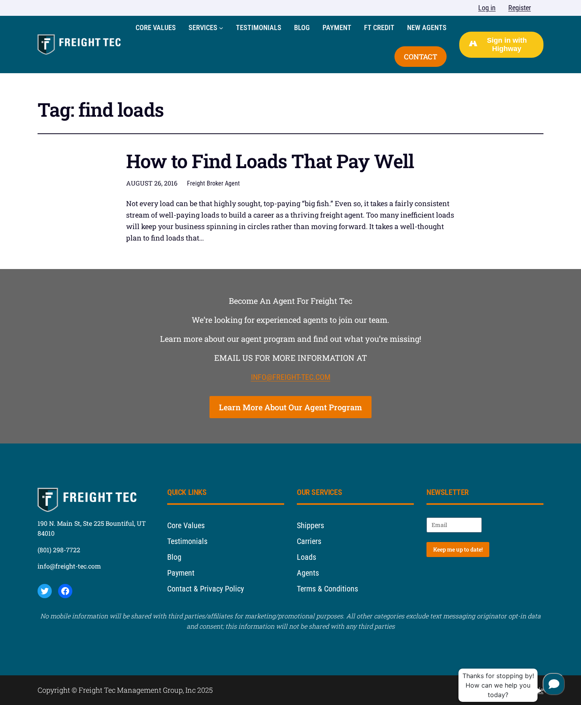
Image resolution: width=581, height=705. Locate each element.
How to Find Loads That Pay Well (270, 161)
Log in (487, 8)
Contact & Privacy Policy (205, 588)
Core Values (186, 525)
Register (519, 8)
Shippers (310, 525)
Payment (180, 573)
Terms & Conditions (327, 588)
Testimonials (187, 541)
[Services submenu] (221, 28)
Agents (308, 573)
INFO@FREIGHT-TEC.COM (290, 377)
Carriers (309, 541)
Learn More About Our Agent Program (290, 407)
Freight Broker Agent (213, 183)
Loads (306, 557)
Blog (174, 557)
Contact (420, 56)
